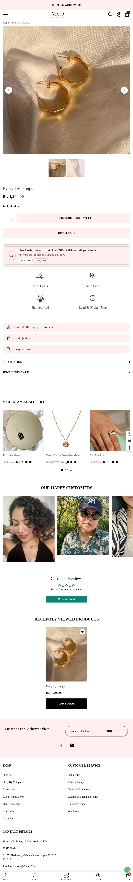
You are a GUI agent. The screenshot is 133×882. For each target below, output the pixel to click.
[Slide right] (124, 90)
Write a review (66, 599)
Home (6, 22)
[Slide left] (8, 90)
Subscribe (114, 731)
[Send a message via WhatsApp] (127, 870)
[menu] (5, 14)
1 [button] (62, 470)
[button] (110, 14)
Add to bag (66, 703)
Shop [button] (7, 765)
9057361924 (9, 848)
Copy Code (41, 260)
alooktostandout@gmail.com (19, 866)
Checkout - (74, 218)
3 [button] (71, 470)
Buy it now (66, 232)
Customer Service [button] (84, 765)
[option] (66, 5)
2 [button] (66, 470)
